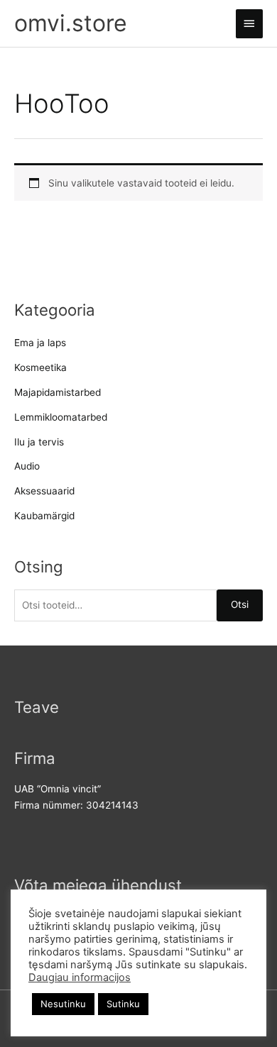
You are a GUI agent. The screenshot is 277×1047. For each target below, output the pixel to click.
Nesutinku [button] (63, 1003)
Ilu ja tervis (39, 442)
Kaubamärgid (44, 515)
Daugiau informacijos (79, 977)
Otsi (240, 604)
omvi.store (70, 23)
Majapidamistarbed (57, 392)
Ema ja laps (40, 342)
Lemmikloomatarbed (60, 417)
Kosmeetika (40, 367)
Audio (27, 466)
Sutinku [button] (123, 1003)
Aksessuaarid (44, 491)
